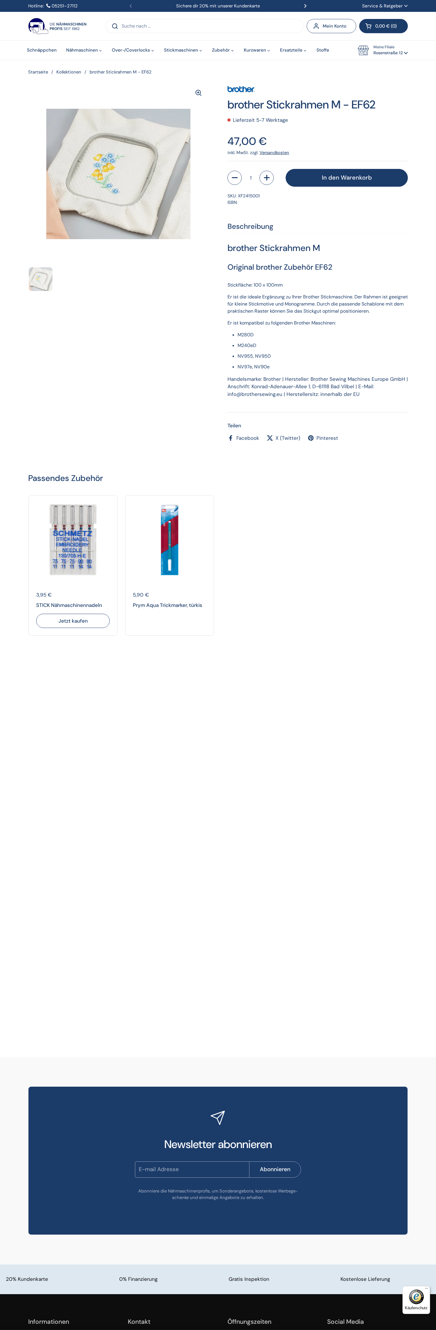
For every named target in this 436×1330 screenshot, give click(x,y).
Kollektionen (68, 72)
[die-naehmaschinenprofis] (57, 26)
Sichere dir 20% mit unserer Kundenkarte (218, 6)
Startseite (38, 72)
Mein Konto (334, 26)
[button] (383, 26)
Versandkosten (274, 153)
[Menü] (426, 1289)
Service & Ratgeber (382, 6)
